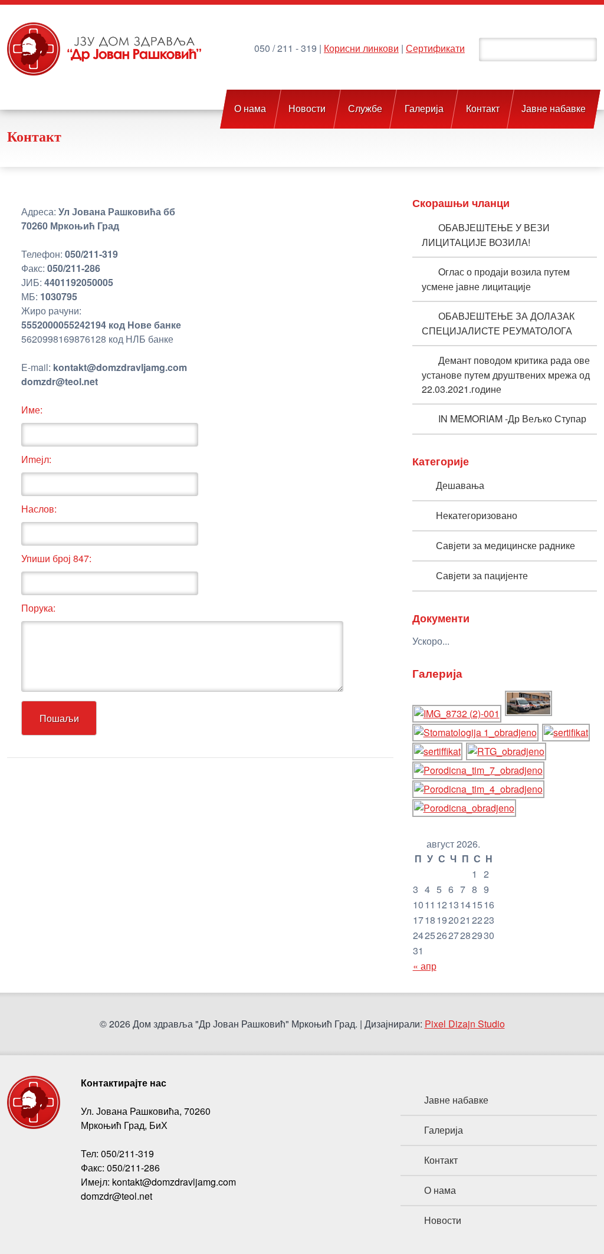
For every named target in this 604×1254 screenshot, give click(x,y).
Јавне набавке (554, 109)
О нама (251, 109)
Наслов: (39, 509)
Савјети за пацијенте (482, 575)
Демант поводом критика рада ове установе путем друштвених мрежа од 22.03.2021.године (506, 374)
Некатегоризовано (476, 515)
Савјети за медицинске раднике (505, 545)
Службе (365, 109)
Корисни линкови (361, 48)
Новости (307, 109)
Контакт (483, 109)
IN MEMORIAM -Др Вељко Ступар (512, 418)
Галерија (424, 109)
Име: (31, 409)
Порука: (38, 608)
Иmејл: (36, 459)
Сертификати (435, 48)
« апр (424, 966)
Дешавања (460, 485)
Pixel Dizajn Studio (465, 1023)
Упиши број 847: (56, 558)
